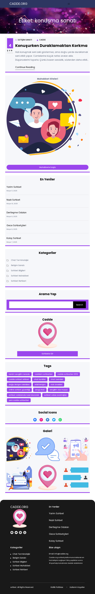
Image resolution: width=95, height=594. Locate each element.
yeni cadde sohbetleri (19, 400)
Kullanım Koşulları (77, 587)
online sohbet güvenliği (19, 389)
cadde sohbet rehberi (19, 379)
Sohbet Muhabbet (20, 275)
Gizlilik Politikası (56, 587)
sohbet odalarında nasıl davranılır (24, 395)
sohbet (13, 587)
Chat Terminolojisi (19, 260)
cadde (42, 39)
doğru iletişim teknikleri (19, 384)
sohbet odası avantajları (55, 395)
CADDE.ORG (18, 4)
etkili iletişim (40, 384)
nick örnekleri (56, 384)
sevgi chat (40, 389)
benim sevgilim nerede (19, 374)
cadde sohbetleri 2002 (68, 374)
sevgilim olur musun (59, 389)
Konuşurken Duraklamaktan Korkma (51, 46)
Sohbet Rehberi (18, 280)
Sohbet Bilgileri (18, 270)
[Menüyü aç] (68, 3)
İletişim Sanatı (25, 39)
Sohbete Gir (47, 353)
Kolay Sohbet (14, 238)
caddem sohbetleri (43, 374)
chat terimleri (57, 379)
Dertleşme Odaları (16, 212)
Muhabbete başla (47, 167)
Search (79, 304)
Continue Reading (25, 67)
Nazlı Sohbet (13, 199)
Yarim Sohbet (14, 186)
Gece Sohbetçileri (16, 225)
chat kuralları (40, 379)
